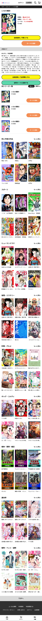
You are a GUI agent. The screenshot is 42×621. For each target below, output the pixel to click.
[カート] (39, 3)
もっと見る (37, 139)
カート (21, 619)
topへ (21, 598)
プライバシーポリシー (9, 610)
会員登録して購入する (21, 38)
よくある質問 (12, 606)
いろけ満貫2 (15, 107)
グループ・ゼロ (27, 19)
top (3, 7)
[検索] (35, 3)
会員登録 (29, 2)
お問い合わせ (21, 610)
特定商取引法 (29, 606)
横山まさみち (26, 17)
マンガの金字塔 (28, 21)
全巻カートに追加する (21, 83)
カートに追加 (31, 43)
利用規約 (21, 606)
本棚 (35, 619)
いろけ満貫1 (15, 92)
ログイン (21, 2)
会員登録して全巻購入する (21, 77)
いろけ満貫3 (15, 121)
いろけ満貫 (15, 7)
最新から (38, 86)
